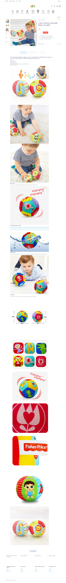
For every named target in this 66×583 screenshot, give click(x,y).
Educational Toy (44, 37)
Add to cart (45, 32)
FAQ (16, 1)
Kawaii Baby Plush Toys (52, 566)
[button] (54, 6)
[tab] (23, 52)
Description (23, 52)
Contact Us (6, 1)
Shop (42, 19)
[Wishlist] (51, 6)
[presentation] (12, 33)
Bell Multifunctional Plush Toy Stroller (11, 567)
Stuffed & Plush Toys (41, 20)
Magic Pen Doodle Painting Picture (40, 566)
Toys (44, 19)
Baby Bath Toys (23, 566)
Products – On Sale (12, 1)
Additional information (33, 52)
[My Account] (57, 6)
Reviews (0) (43, 52)
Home (39, 19)
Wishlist (20, 1)
